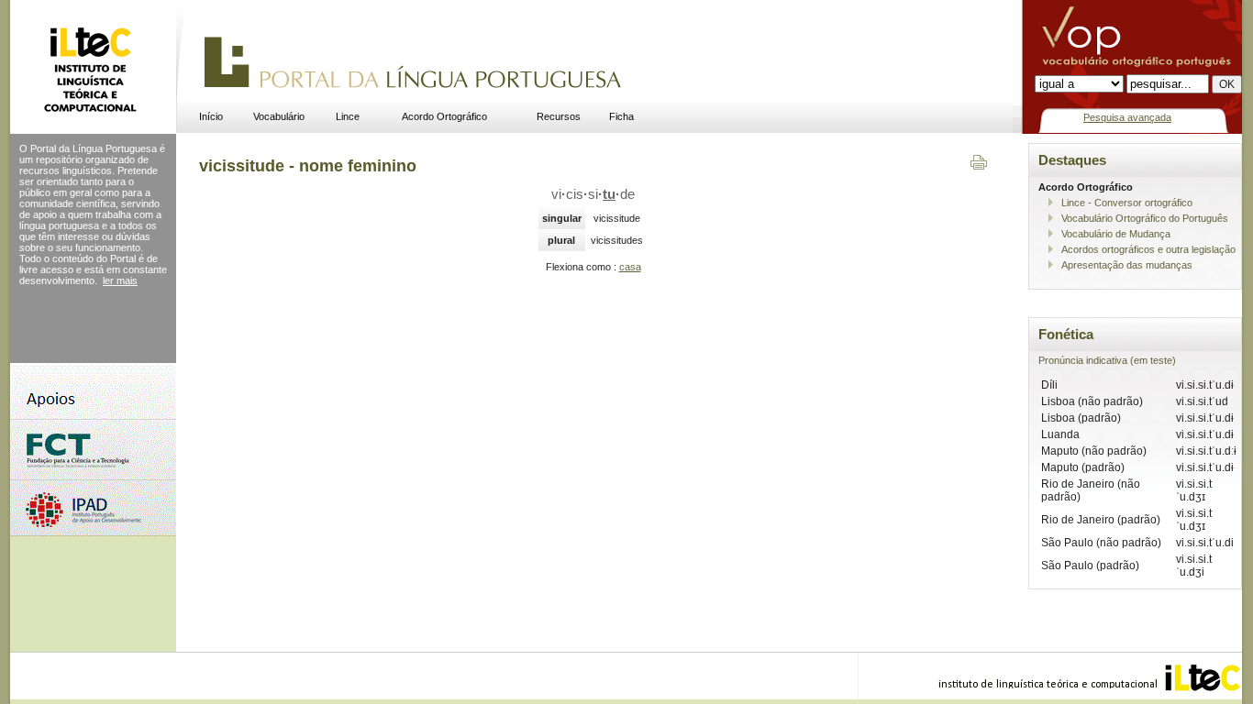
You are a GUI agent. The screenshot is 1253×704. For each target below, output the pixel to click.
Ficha (621, 116)
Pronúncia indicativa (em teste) (1107, 360)
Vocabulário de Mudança (1115, 233)
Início (211, 116)
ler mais (120, 280)
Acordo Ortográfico (444, 116)
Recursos (559, 116)
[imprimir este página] (978, 165)
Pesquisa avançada (1127, 117)
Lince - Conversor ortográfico (1126, 202)
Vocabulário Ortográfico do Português (1144, 218)
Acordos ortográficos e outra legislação (1148, 249)
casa (630, 266)
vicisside (593, 194)
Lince (348, 116)
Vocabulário (279, 116)
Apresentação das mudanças (1126, 264)
